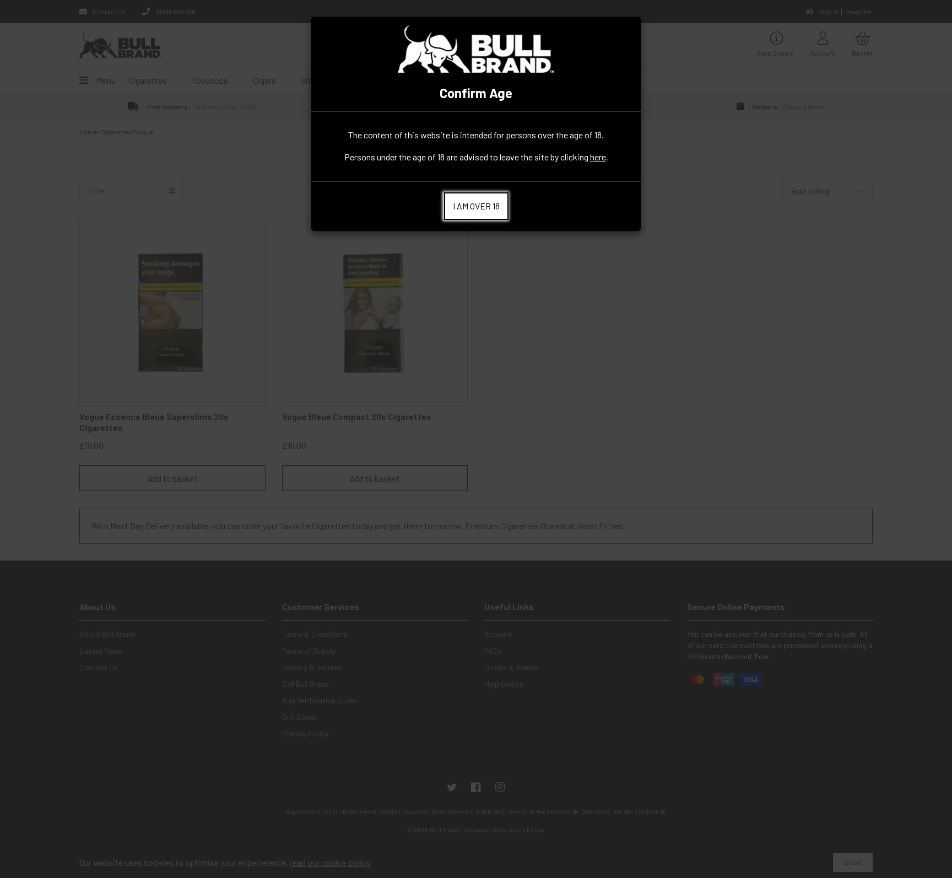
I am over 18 (476, 206)
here (598, 157)
